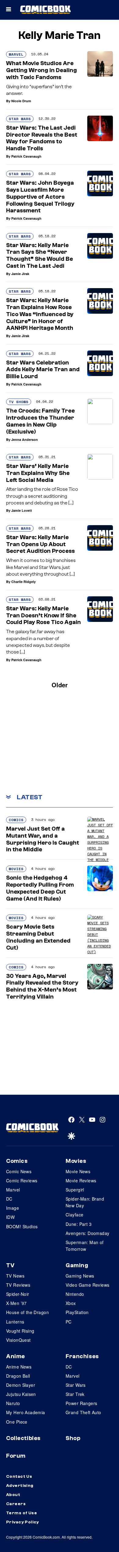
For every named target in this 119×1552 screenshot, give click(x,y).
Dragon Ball (18, 1376)
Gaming (77, 1265)
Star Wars (20, 118)
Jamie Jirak (20, 273)
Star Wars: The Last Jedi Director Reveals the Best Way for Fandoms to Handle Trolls (41, 138)
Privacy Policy (22, 1522)
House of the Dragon (27, 1312)
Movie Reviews (81, 1180)
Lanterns (15, 1322)
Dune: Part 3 (79, 1224)
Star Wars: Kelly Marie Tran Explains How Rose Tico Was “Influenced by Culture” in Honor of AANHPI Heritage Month (40, 314)
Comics (16, 819)
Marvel (16, 54)
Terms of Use (21, 1513)
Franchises (82, 1356)
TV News (15, 1276)
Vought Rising (20, 1331)
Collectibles (23, 1438)
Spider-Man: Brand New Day (85, 1202)
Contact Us (19, 1476)
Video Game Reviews (88, 1285)
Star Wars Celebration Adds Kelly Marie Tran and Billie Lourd (43, 369)
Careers (16, 1503)
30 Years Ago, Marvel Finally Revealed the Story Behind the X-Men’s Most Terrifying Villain (42, 986)
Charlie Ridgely (23, 581)
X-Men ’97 (16, 1303)
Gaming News (80, 1276)
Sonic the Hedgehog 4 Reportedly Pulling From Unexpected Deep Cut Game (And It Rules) (40, 888)
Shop (73, 1438)
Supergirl (75, 1190)
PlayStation (77, 1312)
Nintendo (75, 1294)
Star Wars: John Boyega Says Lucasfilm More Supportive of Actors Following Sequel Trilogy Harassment (40, 197)
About (13, 1494)
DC (9, 1199)
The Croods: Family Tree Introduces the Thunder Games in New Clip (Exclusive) (40, 421)
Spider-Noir (17, 1294)
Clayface (74, 1215)
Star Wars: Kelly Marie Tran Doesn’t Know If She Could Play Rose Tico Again (43, 615)
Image (12, 1208)
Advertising (20, 1485)
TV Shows (18, 401)
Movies (16, 868)
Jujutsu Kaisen (21, 1394)
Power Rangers (81, 1403)
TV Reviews (18, 1285)
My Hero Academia (25, 1412)
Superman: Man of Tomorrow (85, 1245)
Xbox (71, 1303)
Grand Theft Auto (83, 1412)
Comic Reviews (21, 1180)
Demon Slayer (20, 1385)
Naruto (13, 1403)
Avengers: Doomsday (88, 1233)
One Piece (16, 1422)
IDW (10, 1217)
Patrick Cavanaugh (26, 156)
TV (10, 1265)
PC (69, 1322)
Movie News (78, 1171)
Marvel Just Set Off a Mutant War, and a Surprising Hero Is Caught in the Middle (42, 839)
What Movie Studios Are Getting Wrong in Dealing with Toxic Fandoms (41, 70)
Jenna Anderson (24, 439)
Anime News (18, 1367)
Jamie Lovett (21, 510)
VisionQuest (18, 1340)
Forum (16, 1456)
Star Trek (75, 1394)
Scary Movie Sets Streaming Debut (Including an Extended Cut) (38, 937)
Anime (15, 1356)
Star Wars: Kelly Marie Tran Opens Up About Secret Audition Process (40, 544)
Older (60, 684)
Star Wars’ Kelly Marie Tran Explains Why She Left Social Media (38, 473)
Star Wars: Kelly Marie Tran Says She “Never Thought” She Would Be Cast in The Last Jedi (39, 255)
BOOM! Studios (22, 1226)
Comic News (18, 1171)
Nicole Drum (21, 101)
